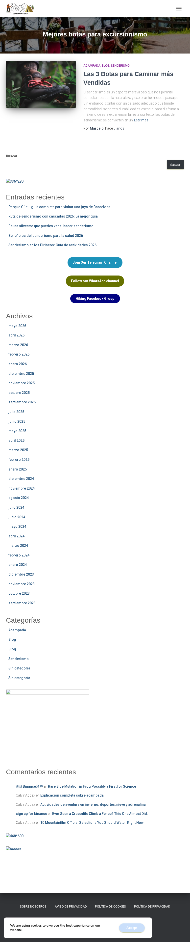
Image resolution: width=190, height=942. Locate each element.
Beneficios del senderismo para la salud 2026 (45, 236)
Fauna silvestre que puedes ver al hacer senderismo (51, 226)
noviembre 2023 (21, 584)
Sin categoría (19, 668)
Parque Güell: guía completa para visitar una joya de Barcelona (59, 207)
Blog (105, 65)
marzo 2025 (18, 450)
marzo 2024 (18, 546)
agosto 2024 (18, 498)
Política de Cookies (110, 906)
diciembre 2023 (21, 574)
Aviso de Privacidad (71, 906)
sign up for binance (31, 814)
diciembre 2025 (21, 374)
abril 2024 (16, 536)
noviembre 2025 (21, 383)
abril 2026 (16, 335)
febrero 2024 (18, 555)
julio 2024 (16, 507)
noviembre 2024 (21, 488)
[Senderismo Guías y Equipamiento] (22, 8)
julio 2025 (16, 412)
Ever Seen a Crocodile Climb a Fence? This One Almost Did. (100, 814)
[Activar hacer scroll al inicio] (180, 932)
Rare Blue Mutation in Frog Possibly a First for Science (92, 786)
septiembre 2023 (22, 603)
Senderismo (120, 65)
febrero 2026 (18, 354)
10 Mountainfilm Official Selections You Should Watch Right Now (91, 823)
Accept (131, 927)
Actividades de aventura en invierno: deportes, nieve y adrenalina (93, 804)
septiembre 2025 (22, 402)
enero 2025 (17, 469)
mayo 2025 (17, 431)
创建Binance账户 (29, 786)
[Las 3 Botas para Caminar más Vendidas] (41, 84)
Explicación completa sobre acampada (72, 795)
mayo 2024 (17, 526)
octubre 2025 (19, 393)
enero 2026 (17, 364)
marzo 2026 (18, 345)
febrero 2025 (18, 460)
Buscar (12, 156)
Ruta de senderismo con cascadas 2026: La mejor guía (53, 216)
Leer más (141, 120)
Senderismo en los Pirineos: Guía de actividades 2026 (52, 245)
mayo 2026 (17, 326)
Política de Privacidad (152, 906)
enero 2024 (17, 565)
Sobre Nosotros (33, 906)
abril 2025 (16, 441)
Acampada (91, 65)
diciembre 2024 (21, 479)
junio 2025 (16, 421)
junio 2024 (16, 517)
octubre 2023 (19, 593)
